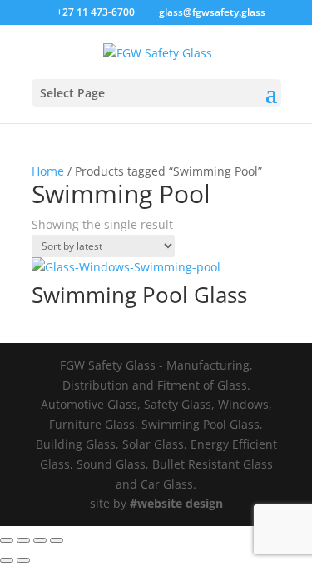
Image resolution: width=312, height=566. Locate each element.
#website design (176, 503)
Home (48, 171)
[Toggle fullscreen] (23, 540)
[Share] (40, 540)
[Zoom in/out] (6, 540)
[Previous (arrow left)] (6, 560)
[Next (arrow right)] (23, 560)
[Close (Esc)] (56, 540)
